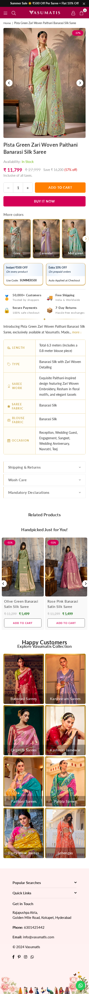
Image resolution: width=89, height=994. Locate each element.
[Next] (79, 83)
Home (7, 23)
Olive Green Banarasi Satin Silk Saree (21, 604)
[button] (81, 12)
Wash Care (17, 480)
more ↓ (77, 332)
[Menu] (5, 12)
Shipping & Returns (24, 467)
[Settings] (73, 12)
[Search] (14, 12)
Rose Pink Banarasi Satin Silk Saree (62, 604)
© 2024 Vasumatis (26, 947)
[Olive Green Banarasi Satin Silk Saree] (23, 567)
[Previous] (9, 83)
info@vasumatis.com (38, 937)
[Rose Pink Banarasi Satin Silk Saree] (66, 567)
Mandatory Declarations (29, 492)
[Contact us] (80, 985)
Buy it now (44, 201)
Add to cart (23, 622)
